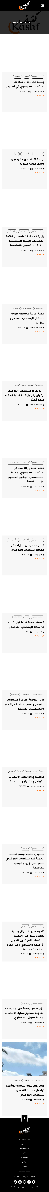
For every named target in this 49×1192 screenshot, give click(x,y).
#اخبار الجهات (39, 308)
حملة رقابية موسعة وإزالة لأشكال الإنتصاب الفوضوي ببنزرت (26, 319)
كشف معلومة (24, 1148)
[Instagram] (29, 1182)
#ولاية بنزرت (25, 1003)
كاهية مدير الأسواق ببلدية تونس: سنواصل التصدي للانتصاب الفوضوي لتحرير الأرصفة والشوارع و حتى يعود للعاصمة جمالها (25, 940)
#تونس (27, 1080)
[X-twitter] (20, 1182)
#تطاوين (26, 76)
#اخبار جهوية (39, 385)
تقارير (24, 1153)
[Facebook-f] (33, 1182)
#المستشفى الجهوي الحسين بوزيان (18, 462)
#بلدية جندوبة (25, 154)
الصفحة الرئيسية (24, 1139)
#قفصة (27, 617)
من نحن (24, 1162)
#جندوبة (16, 154)
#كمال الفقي (25, 694)
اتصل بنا (24, 1166)
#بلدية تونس (25, 849)
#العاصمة (12, 771)
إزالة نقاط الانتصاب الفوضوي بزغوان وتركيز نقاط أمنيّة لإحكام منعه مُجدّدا (24, 396)
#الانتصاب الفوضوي (37, 76)
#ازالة (41, 771)
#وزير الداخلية (15, 694)
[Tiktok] (15, 1182)
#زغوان (17, 385)
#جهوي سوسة (17, 1080)
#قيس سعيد (12, 540)
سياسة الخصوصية (24, 1171)
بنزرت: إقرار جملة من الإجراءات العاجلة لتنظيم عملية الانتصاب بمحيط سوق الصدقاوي (24, 1013)
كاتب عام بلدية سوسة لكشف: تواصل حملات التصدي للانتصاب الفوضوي (25, 1091)
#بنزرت (16, 308)
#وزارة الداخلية (12, 231)
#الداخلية (20, 771)
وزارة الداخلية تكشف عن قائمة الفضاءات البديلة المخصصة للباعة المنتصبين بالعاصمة (25, 241)
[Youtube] (24, 1182)
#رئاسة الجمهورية (24, 540)
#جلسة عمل (17, 76)
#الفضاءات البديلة (24, 231)
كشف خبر (24, 1144)
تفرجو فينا (24, 1157)
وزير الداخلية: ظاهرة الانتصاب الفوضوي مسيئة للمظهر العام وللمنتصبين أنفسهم (24, 705)
